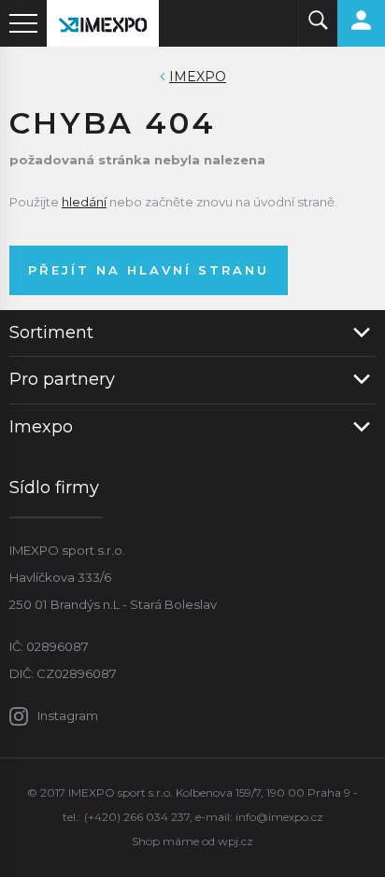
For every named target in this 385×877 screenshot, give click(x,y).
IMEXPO (197, 76)
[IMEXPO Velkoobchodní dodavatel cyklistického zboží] (103, 23)
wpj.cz (235, 841)
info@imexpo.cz (279, 817)
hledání (84, 201)
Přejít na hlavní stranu (148, 269)
